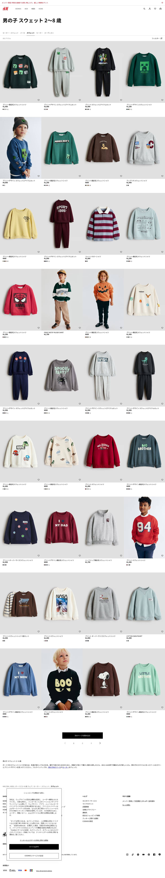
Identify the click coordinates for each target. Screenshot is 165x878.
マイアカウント (88, 804)
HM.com (6, 786)
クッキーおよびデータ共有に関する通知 (34, 840)
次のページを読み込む (82, 735)
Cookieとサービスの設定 (34, 856)
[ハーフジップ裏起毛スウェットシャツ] (103, 527)
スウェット (55, 786)
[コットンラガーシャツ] (103, 224)
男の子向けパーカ (54, 767)
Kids (33, 9)
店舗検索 (85, 807)
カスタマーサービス (89, 801)
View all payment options (44, 871)
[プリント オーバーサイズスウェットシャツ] (20, 527)
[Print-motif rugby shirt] (62, 300)
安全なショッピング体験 (91, 815)
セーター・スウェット (41, 786)
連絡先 (84, 812)
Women (18, 9)
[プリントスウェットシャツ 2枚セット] (20, 603)
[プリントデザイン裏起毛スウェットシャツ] (62, 527)
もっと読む (126, 805)
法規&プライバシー (89, 809)
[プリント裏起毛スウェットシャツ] (20, 72)
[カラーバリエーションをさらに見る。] (46, 109)
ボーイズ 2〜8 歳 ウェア (23, 786)
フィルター (156, 38)
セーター (65, 767)
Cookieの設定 (87, 821)
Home (41, 9)
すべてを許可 (34, 847)
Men (26, 9)
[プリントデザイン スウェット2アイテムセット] (62, 72)
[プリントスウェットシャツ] (103, 451)
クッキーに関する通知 (90, 818)
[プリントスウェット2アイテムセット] (103, 72)
